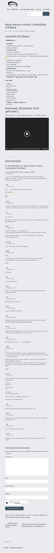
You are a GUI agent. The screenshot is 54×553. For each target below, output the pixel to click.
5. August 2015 (9, 228)
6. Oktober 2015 (10, 253)
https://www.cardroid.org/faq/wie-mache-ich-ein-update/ (18, 322)
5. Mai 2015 (9, 214)
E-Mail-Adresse (9, 486)
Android (21, 31)
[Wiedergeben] (7, 148)
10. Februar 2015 (10, 186)
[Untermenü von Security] (41, 9)
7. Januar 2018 (9, 375)
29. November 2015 (11, 328)
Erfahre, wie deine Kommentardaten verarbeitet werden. (26, 516)
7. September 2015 (10, 243)
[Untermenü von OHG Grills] (18, 9)
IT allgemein (32, 31)
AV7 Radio (26, 31)
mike (7, 185)
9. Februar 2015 (10, 174)
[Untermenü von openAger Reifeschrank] (34, 9)
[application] (27, 134)
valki (16, 31)
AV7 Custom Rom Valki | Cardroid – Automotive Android (20, 172)
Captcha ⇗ (24, 504)
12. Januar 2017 (9, 348)
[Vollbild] (47, 148)
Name (7, 478)
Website (7, 494)
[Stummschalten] (44, 148)
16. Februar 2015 (10, 203)
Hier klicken (18, 503)
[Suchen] (46, 14)
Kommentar (9, 457)
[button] (27, 134)
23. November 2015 (11, 288)
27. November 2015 (10, 317)
